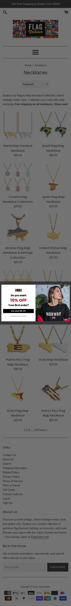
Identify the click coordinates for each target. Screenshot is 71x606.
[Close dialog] (68, 286)
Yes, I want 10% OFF (18, 311)
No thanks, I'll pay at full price (18, 316)
